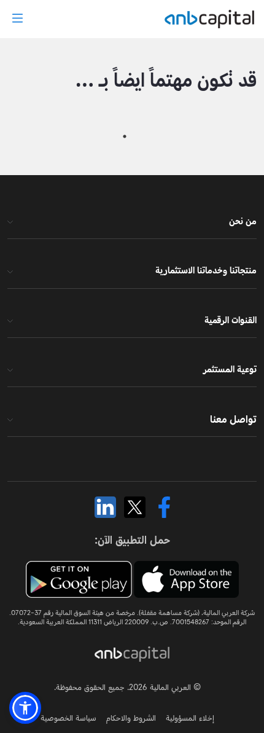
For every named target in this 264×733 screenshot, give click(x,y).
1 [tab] (124, 136)
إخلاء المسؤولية (190, 717)
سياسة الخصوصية (68, 717)
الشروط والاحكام (131, 717)
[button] (25, 708)
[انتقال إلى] (207, 19)
